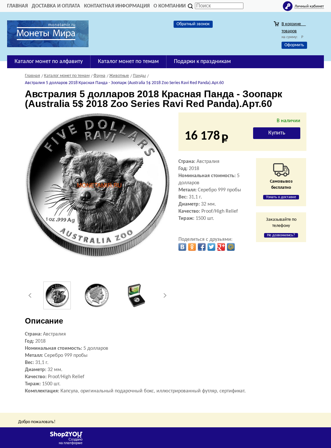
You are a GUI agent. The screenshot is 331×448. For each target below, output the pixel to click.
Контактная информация (117, 6)
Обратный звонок (193, 24)
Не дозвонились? (281, 235)
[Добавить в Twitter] (211, 247)
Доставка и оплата (56, 6)
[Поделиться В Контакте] (182, 247)
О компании (170, 6)
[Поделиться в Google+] (221, 247)
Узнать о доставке (281, 197)
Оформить (294, 45)
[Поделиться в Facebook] (202, 247)
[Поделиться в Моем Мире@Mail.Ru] (231, 247)
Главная (17, 6)
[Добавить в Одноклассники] (192, 247)
